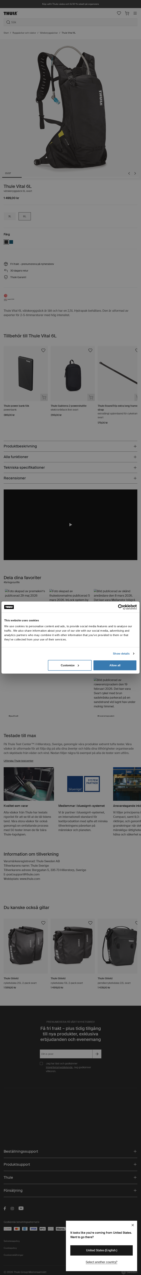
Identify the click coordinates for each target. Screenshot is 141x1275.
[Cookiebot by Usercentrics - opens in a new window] (121, 607)
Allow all (114, 665)
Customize (68, 665)
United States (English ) (101, 1250)
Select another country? (101, 1262)
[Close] (133, 1225)
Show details (121, 653)
